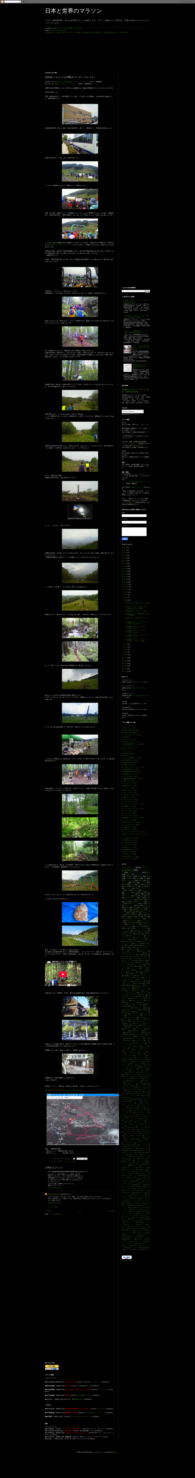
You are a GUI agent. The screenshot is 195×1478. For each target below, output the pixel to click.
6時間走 (146, 1095)
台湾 (139, 1169)
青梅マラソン (146, 945)
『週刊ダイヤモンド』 (137, 487)
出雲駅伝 (135, 932)
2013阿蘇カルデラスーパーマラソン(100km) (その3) (136, 631)
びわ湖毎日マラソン (137, 901)
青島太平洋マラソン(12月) (131, 856)
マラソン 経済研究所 (131, 1139)
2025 (125, 550)
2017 (125, 571)
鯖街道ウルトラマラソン (141, 1011)
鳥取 (125, 975)
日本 (126, 1006)
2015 (125, 576)
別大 (146, 981)
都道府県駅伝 (144, 1010)
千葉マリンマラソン (130, 1167)
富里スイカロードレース (130, 1190)
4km (140, 1095)
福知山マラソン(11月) (130, 847)
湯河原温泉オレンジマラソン (129, 1220)
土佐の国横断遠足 (132, 915)
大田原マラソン (133, 1068)
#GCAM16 (124, 1091)
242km (127, 907)
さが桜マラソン (143, 992)
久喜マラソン (144, 1150)
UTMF (137, 1099)
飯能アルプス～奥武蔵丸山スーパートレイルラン (71, 82)
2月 (126, 652)
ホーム (80, 1211)
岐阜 (142, 903)
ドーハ (141, 1053)
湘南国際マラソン (138, 1008)
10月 (127, 589)
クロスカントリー (131, 979)
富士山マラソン (139, 1029)
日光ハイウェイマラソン (143, 1201)
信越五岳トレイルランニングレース (61, 245)
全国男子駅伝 (125, 932)
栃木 (131, 928)
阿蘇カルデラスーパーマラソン (65, 84)
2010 (125, 663)
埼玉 (137, 878)
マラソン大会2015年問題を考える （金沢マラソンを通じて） (141, 347)
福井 (130, 985)
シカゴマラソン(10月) (130, 820)
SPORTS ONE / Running (131, 730)
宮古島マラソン (128, 1029)
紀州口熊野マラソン (130, 1084)
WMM (134, 882)
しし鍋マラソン (132, 1106)
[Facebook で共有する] (84, 1159)
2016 (125, 574)
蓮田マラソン (131, 1238)
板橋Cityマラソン (126, 1076)
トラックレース (130, 894)
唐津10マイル (135, 1025)
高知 (148, 896)
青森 (127, 1038)
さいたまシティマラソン (138, 1044)
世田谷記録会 (131, 1150)
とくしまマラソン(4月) (130, 801)
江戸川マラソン (127, 1217)
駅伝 (128, 874)
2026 (125, 547)
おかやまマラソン (135, 1013)
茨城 (134, 911)
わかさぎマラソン (130, 1116)
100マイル (146, 905)
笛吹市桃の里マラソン (140, 1232)
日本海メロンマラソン (144, 1072)
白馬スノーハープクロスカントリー (139, 1226)
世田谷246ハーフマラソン (139, 1059)
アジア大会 (135, 958)
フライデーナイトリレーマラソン (133, 1137)
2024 (125, 553)
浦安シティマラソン (135, 1219)
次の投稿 (48, 1211)
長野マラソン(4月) (129, 797)
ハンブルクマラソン (140, 1055)
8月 (126, 595)
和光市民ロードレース (140, 1171)
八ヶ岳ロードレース (140, 1160)
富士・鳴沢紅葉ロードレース (142, 1188)
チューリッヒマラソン (132, 1053)
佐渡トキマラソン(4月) (130, 790)
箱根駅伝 (129, 876)
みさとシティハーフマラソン (129, 1114)
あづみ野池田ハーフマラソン (132, 1101)
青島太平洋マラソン (78, 1399)
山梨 (148, 892)
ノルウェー (128, 1135)
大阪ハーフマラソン (130, 1002)
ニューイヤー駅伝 (129, 960)
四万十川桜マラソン (143, 1173)
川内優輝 (147, 983)
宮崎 (142, 886)
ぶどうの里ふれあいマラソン (130, 994)
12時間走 (130, 1093)
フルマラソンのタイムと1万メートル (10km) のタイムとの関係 (136, 607)
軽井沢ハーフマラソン (127, 1087)
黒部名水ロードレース (141, 989)
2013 (125, 582)
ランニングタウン (128, 725)
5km (138, 905)
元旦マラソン (129, 1023)
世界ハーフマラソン (139, 970)
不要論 (123, 1150)
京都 (139, 884)
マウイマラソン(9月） (130, 813)
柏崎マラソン (136, 1076)
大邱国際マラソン (137, 1181)
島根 (135, 896)
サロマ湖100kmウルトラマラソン (95, 1412)
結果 (149, 1232)
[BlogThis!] (80, 1159)
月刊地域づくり (130, 502)
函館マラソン (131, 972)
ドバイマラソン (145, 958)
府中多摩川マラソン (135, 1030)
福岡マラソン (146, 1228)
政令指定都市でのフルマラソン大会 (136, 611)
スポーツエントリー (129, 739)
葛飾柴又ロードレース (144, 1236)
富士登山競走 (139, 983)
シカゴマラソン (96, 1382)
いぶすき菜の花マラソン (135, 991)
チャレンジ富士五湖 (141, 928)
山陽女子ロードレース (139, 1194)
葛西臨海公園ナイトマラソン (130, 1010)
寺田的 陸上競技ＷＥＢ (130, 732)
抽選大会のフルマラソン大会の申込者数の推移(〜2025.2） (141, 366)
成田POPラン (135, 1198)
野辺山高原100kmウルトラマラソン (132, 953)
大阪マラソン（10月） (130, 829)
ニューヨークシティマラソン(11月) (134, 832)
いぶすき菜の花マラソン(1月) (132, 758)
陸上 (142, 966)
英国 (133, 945)
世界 (145, 878)
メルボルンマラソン (128, 1143)
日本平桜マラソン (131, 1072)
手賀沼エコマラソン (145, 1200)
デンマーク (133, 1019)
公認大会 (143, 960)
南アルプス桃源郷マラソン (136, 1065)
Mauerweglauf (125, 958)
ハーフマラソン (135, 872)
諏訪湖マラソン (130, 1239)
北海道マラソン (133, 903)
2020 (125, 563)
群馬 (148, 915)
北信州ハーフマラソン (136, 998)
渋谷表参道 (145, 1219)
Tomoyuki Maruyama (54, 1194)
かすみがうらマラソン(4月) (131, 795)
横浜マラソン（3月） (129, 728)
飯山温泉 (143, 1247)
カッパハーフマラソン (138, 1120)
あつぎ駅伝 (125, 1013)
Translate (137, 414)
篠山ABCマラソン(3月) (130, 774)
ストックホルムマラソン (139, 1051)
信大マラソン (144, 1156)
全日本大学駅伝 (131, 922)
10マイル (131, 975)
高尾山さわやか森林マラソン (132, 1249)
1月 (126, 655)
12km (124, 1093)
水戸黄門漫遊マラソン (144, 1215)
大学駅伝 (129, 878)
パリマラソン (133, 951)
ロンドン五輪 (139, 926)
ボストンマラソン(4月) (130, 799)
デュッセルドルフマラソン (130, 1131)
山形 (142, 1004)
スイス (134, 1127)
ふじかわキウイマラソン (142, 1112)
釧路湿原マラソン (127, 1011)
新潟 (130, 913)
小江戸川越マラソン (133, 1004)
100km (124, 884)
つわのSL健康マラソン (137, 1108)
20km (145, 917)
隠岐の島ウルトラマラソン (142, 987)
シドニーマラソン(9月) (130, 811)
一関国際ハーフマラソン (142, 1144)
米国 (126, 886)
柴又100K (129, 1034)
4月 (126, 647)
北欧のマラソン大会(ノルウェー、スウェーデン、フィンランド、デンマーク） (137, 603)
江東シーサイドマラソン (139, 688)
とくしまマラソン (134, 968)
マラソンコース (126, 930)
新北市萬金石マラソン (129, 1201)
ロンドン (127, 981)
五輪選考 (143, 1152)
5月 (126, 644)
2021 (125, 561)
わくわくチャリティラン (133, 1015)
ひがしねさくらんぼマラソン (139, 1110)
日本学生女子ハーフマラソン (133, 1032)
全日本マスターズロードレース (130, 1158)
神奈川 (140, 880)
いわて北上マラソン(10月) (131, 825)
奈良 (139, 972)
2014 (125, 579)
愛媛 (125, 985)
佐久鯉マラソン (135, 1156)
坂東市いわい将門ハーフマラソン (130, 1175)
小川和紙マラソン (143, 1190)
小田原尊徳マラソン (139, 1192)
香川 (148, 926)
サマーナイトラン (130, 1125)
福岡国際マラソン (138, 909)
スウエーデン (126, 1051)
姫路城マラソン (131, 1027)
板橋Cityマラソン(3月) (130, 785)
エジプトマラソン (145, 1118)
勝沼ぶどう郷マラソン (136, 1163)
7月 (126, 597)
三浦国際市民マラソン (127, 1146)
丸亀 (138, 1150)
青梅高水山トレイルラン (132, 1247)
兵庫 (132, 917)
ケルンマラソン (140, 1122)
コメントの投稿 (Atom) (55, 1214)
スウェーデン (141, 1127)
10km (132, 884)
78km (123, 956)
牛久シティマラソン (130, 1222)
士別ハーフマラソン (127, 983)
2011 (125, 661)
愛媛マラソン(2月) (129, 765)
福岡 (145, 894)
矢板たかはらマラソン (135, 1228)
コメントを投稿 (52, 1207)
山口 (148, 900)
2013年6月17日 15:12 (54, 1203)
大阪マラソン (141, 962)
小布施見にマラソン (127, 1192)
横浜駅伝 (138, 934)
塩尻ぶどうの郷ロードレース (135, 1177)
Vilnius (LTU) (102, 1409)
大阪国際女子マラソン (85, 1395)
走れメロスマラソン (143, 1086)
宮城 (135, 892)
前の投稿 (111, 1211)
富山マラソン (142, 1068)
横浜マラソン (136, 973)
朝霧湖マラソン (134, 1205)
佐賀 (137, 960)
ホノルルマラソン (133, 924)
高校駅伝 (147, 884)
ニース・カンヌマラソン (132, 1133)
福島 (138, 966)
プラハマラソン (140, 1057)
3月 (126, 649)
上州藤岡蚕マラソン (130, 1148)
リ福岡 (131, 1144)
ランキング (128, 888)
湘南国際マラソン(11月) (130, 849)
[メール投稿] (74, 1158)
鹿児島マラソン (144, 1089)
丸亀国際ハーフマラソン (138, 939)
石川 (133, 966)
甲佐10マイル (142, 1224)
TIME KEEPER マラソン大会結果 (133, 744)
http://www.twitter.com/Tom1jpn (58, 30)
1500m (123, 991)
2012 (125, 658)
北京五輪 (143, 932)
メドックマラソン (145, 1141)
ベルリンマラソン (131, 920)
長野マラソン (126, 896)
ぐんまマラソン (134, 1105)
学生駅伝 (135, 1186)
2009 (125, 666)
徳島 (129, 973)
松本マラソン (135, 1209)
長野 (74, 1161)
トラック (141, 1019)
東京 (148, 872)
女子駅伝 (135, 890)
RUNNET (126, 737)
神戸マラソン (146, 973)
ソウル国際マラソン (144, 1017)
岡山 (126, 928)
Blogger (115, 1452)
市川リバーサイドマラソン (137, 1196)
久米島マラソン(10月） (130, 827)
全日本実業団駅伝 (128, 1160)
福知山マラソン (138, 985)
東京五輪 (132, 1207)
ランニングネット (128, 748)
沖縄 (138, 917)
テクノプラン (127, 751)
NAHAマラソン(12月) (130, 854)
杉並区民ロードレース (136, 1006)
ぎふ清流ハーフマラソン (142, 947)
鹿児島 (146, 954)
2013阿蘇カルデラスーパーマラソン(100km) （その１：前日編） (136, 640)
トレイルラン (54, 1161)
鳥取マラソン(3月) (129, 781)
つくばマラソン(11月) (130, 845)
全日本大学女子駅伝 (145, 1158)
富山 (128, 945)
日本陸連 (125, 1203)
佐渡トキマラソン (137, 1061)
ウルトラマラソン (142, 874)
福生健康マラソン (128, 1230)
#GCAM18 (139, 1091)
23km (123, 1040)
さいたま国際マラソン (130, 949)
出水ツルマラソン (136, 1063)
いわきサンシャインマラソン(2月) (133, 767)
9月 (126, 592)
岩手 (128, 909)
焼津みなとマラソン (137, 1078)
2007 (125, 671)
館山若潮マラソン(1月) (130, 760)
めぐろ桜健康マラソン (141, 1046)
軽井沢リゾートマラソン (137, 1241)
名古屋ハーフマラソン (137, 1000)
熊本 (139, 894)
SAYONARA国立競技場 (128, 1099)
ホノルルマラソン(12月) (130, 858)
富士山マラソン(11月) (130, 842)
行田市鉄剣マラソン (142, 1238)
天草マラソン (134, 1182)
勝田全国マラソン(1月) (130, 762)
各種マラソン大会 (128, 880)
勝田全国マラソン (134, 1165)
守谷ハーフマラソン (144, 1027)
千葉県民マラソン (142, 1167)
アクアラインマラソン (135, 1048)
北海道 (139, 876)
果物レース (134, 1211)
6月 (126, 600)
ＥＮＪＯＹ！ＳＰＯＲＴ (130, 746)
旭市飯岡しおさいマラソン (130, 1074)
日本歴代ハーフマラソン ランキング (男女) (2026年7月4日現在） (137, 316)
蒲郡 (124, 1238)
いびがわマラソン (138, 1040)
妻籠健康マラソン (138, 1184)
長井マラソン (126, 1245)
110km (126, 947)
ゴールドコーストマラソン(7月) (133, 804)
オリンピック (126, 1120)
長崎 (138, 945)
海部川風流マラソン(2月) (131, 769)
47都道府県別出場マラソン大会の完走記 (115, 32)
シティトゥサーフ (145, 1049)
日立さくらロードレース (136, 1203)
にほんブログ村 (126, 1260)
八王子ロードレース (139, 1162)
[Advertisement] (97, 53)
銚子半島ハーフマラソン (143, 1243)
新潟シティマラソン (136, 1070)
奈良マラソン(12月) (129, 852)
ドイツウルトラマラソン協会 (132, 735)
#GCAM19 (147, 1091)
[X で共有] (82, 1159)
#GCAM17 (132, 1091)
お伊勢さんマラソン (139, 1042)
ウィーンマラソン (133, 1118)
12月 (127, 584)
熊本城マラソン (143, 951)
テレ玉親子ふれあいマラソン (142, 1129)
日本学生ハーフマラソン (136, 964)
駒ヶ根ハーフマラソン (132, 1089)
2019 (125, 566)
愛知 (148, 886)
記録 (134, 1086)
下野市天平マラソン (143, 1148)
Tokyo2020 (129, 1040)
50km (136, 913)
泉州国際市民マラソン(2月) (131, 771)
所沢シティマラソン (132, 1200)
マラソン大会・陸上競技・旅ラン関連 (69, 28)
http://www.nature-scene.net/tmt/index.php (69, 1090)
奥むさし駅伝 (137, 943)
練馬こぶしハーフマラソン (130, 1234)
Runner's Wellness (129, 753)
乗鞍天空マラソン (138, 981)
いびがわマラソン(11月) (130, 838)
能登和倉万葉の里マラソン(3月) (133, 778)
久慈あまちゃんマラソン (128, 1152)
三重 (126, 917)
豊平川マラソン (140, 1239)
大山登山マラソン (126, 1181)
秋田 (146, 1008)
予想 (148, 939)
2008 (125, 669)
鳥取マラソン (128, 989)
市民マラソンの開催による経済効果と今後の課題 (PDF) (85, 32)
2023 (125, 555)
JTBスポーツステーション (131, 742)
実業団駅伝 (140, 900)
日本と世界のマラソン (73, 11)
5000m (134, 907)
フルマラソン (128, 867)
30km (126, 901)
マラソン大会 (142, 1139)
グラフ (132, 1122)
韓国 (139, 954)
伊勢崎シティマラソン (134, 1154)
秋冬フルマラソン (139, 1230)
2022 (125, 558)
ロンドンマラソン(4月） (130, 792)
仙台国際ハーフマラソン (140, 930)
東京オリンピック (143, 1074)
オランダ (143, 968)
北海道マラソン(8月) (129, 806)
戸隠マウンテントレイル (65, 1161)
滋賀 (142, 896)
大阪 (128, 890)
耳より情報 (140, 1084)
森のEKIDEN (142, 1211)
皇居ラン (124, 1228)
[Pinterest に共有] (86, 1159)
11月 (127, 587)
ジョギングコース (131, 1017)
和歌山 (127, 1025)
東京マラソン (127, 755)
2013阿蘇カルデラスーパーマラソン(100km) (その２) (136, 635)
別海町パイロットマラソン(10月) (133, 818)
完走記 (56, 255)
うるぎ (138, 1103)
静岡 (142, 892)
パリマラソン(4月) (129, 788)
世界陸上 (134, 886)
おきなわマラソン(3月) (130, 776)
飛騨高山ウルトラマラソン (135, 935)
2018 (125, 569)
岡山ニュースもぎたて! (130, 443)
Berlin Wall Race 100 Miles (138, 956)
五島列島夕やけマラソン (131, 941)
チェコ (126, 1019)
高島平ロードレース (137, 1038)
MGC (131, 947)
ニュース (143, 882)
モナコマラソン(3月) (129, 783)
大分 (128, 911)
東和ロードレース (141, 1207)
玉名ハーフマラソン (139, 1034)
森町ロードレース (142, 1213)
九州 (138, 1152)
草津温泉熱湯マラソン (131, 1236)
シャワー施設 (126, 1127)
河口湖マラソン (138, 1217)
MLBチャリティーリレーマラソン (137, 1097)
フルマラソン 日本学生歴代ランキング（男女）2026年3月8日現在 (135, 331)
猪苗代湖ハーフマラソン (134, 1080)
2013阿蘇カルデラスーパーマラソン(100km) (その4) (136, 627)
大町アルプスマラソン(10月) (132, 822)
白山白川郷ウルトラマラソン (132, 1082)
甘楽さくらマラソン (131, 1224)
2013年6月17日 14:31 (54, 1188)
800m (123, 1097)
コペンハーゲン (136, 1124)
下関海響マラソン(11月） (131, 840)
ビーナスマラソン (137, 1135)
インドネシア (128, 1049)
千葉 (141, 898)
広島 (142, 915)
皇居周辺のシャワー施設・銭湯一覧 (56, 32)
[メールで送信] (78, 1159)
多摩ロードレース (143, 1179)
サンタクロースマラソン (143, 1125)
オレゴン (136, 1049)
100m (146, 1038)
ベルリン (128, 892)
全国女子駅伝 (141, 996)
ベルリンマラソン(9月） (130, 815)
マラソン (142, 994)
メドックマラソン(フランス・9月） (134, 808)
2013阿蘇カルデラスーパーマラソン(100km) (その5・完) (136, 623)
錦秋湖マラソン (139, 1087)
